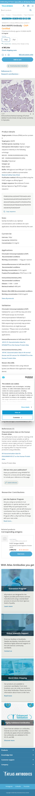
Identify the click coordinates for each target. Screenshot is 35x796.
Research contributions (9, 74)
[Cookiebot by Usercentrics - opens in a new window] (25, 377)
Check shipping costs (9, 50)
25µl (14, 40)
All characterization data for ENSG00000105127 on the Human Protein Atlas (16, 456)
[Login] (23, 6)
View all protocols (8, 298)
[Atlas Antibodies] (7, 6)
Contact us (8, 651)
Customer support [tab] (7, 760)
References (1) (6, 71)
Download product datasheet (18, 66)
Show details (25, 407)
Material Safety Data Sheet (11, 175)
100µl (6, 40)
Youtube (26, 786)
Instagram (9, 786)
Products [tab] (4, 750)
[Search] (30, 10)
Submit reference (12, 482)
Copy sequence (11, 211)
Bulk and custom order (26, 54)
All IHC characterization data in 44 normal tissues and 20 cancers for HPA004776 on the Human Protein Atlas (17, 355)
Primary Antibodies (17, 15)
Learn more (8, 606)
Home (2, 15)
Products (8, 15)
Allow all (17, 412)
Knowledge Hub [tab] (7, 755)
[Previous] (30, 114)
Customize (16, 417)
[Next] (33, 114)
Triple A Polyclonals (29, 15)
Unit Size (4, 36)
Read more (8, 696)
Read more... (8, 521)
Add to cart (17, 60)
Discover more (9, 740)
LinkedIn (18, 786)
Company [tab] (4, 765)
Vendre (27, 792)
